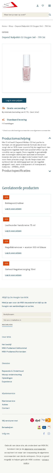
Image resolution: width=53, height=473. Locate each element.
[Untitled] (26, 314)
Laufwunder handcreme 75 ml (20, 225)
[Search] (25, 14)
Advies (5, 404)
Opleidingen (7, 378)
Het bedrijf (6, 344)
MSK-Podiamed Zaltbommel (14, 348)
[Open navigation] (49, 5)
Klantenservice (8, 401)
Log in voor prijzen (14, 100)
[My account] (37, 5)
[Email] (26, 320)
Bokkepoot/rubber (14, 203)
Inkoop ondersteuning (12, 374)
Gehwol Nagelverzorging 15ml (20, 269)
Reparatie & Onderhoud (13, 371)
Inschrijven (7, 325)
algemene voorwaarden (42, 131)
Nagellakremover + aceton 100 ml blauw (25, 247)
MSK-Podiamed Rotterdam (14, 351)
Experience (7, 381)
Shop (11, 26)
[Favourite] (43, 5)
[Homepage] (10, 5)
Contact (6, 408)
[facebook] (44, 433)
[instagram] (49, 433)
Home (4, 26)
